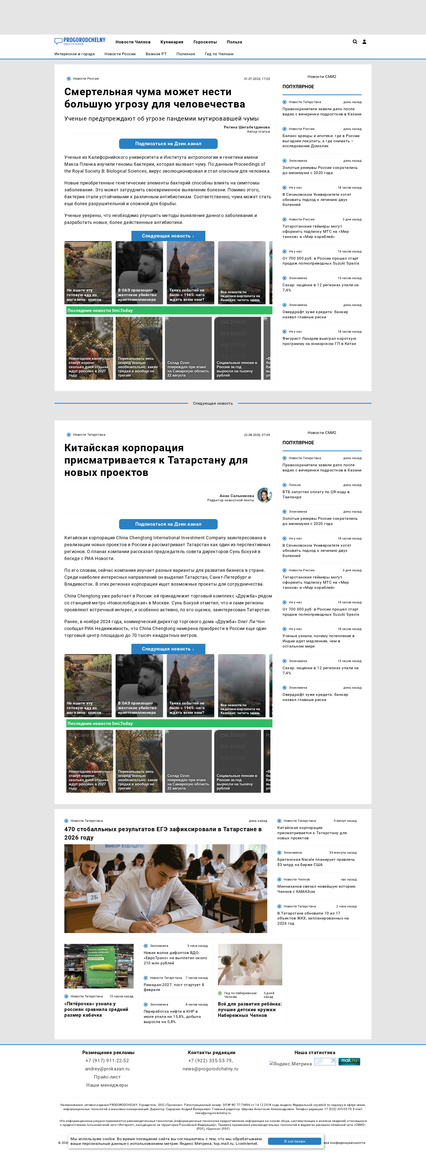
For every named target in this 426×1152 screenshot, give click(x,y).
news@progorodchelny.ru (210, 1069)
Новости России (86, 78)
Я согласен (294, 1141)
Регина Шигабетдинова (247, 127)
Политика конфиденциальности (339, 1143)
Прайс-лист (107, 1077)
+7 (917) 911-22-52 (107, 1060)
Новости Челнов (297, 879)
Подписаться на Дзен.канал (168, 143)
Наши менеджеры (107, 1085)
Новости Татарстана (305, 102)
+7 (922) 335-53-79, (210, 1060)
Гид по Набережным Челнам (240, 995)
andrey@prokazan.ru (107, 1069)
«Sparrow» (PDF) (218, 1129)
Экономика (298, 160)
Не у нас (295, 187)
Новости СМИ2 (322, 76)
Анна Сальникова (237, 495)
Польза (295, 485)
